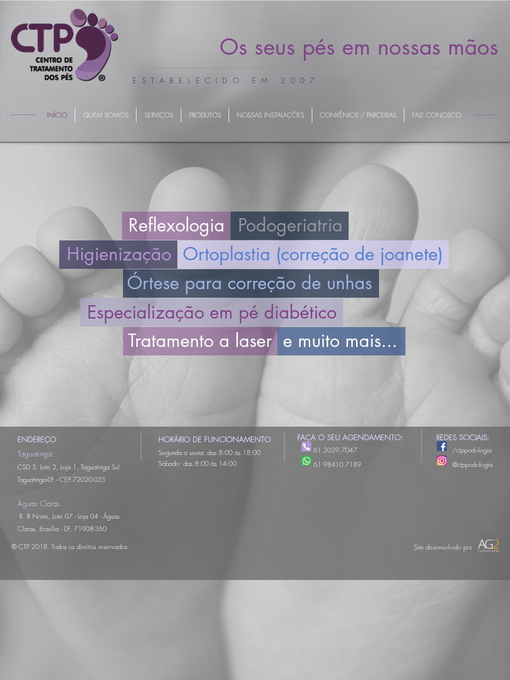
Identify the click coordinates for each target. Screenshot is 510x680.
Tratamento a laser (200, 340)
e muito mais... (340, 340)
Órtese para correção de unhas (249, 283)
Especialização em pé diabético (212, 312)
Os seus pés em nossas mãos (359, 46)
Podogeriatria (290, 225)
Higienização (119, 254)
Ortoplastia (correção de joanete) (313, 254)
